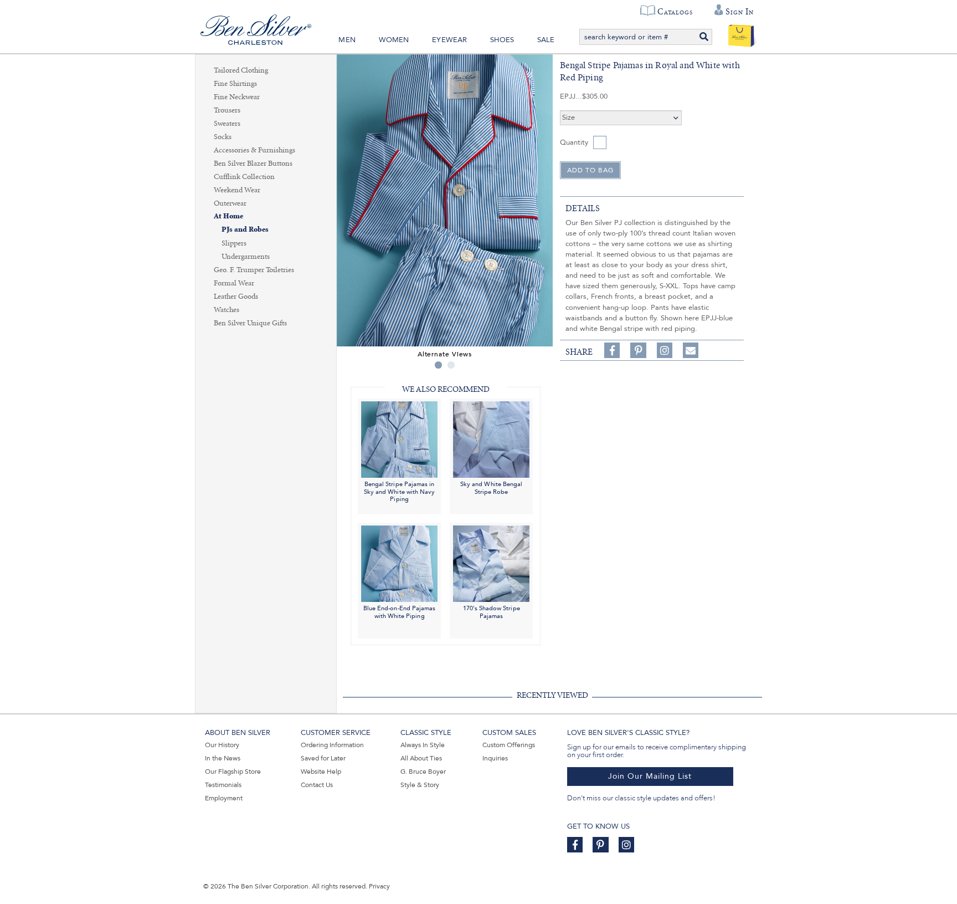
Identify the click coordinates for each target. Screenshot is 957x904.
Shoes (502, 40)
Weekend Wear (237, 190)
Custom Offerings (508, 744)
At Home (228, 216)
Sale (546, 40)
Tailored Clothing (241, 70)
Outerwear (230, 203)
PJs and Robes (245, 229)
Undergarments (246, 257)
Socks (222, 137)
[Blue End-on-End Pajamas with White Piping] (399, 563)
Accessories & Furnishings (254, 150)
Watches (226, 310)
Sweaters (227, 123)
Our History (222, 744)
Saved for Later (323, 758)
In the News (222, 758)
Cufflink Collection (244, 177)
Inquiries (495, 758)
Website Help (321, 771)
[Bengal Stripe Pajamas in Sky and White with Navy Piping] (399, 438)
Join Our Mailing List (650, 776)
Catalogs (674, 11)
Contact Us (317, 784)
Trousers (227, 110)
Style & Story (419, 784)
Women (394, 40)
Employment (224, 798)
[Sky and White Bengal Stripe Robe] (491, 438)
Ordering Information (332, 744)
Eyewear (449, 40)
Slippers (234, 243)
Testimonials (223, 784)
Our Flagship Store (233, 771)
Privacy (379, 886)
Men (347, 40)
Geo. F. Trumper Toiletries (254, 270)
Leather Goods (236, 296)
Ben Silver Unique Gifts (250, 323)
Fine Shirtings (235, 84)
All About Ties (421, 758)
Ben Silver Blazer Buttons (253, 163)
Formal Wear (234, 283)
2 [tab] (451, 365)
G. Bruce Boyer (423, 771)
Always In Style (422, 744)
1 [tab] (438, 365)
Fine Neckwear (237, 97)
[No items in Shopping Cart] (741, 33)
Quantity (574, 142)
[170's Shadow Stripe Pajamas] (491, 563)
